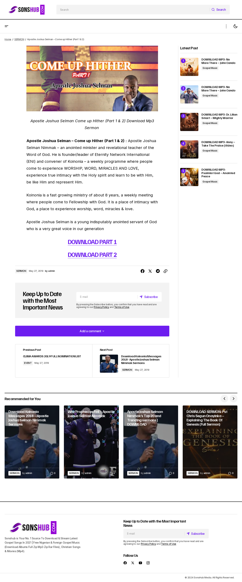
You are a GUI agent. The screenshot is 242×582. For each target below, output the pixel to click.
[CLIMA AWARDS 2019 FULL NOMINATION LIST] (53, 360)
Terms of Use (121, 307)
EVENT (28, 362)
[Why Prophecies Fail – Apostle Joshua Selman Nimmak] (91, 442)
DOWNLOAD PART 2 (92, 254)
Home (8, 39)
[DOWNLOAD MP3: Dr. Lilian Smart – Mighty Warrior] (189, 122)
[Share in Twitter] (150, 271)
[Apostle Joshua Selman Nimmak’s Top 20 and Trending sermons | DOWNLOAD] (150, 442)
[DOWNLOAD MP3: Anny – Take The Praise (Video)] (189, 149)
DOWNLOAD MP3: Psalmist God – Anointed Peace (218, 173)
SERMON (19, 39)
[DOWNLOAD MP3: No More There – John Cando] (189, 67)
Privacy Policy (101, 307)
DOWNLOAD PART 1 (92, 241)
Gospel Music (210, 68)
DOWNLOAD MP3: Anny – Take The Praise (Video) (218, 143)
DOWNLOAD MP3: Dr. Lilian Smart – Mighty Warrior (219, 116)
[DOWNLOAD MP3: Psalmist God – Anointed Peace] (189, 177)
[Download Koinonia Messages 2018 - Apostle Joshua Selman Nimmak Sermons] (130, 360)
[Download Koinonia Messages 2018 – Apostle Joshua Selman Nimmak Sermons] (32, 442)
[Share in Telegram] (158, 271)
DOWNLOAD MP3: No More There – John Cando (218, 61)
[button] (6, 26)
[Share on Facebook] (142, 271)
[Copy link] (165, 271)
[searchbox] (133, 9)
